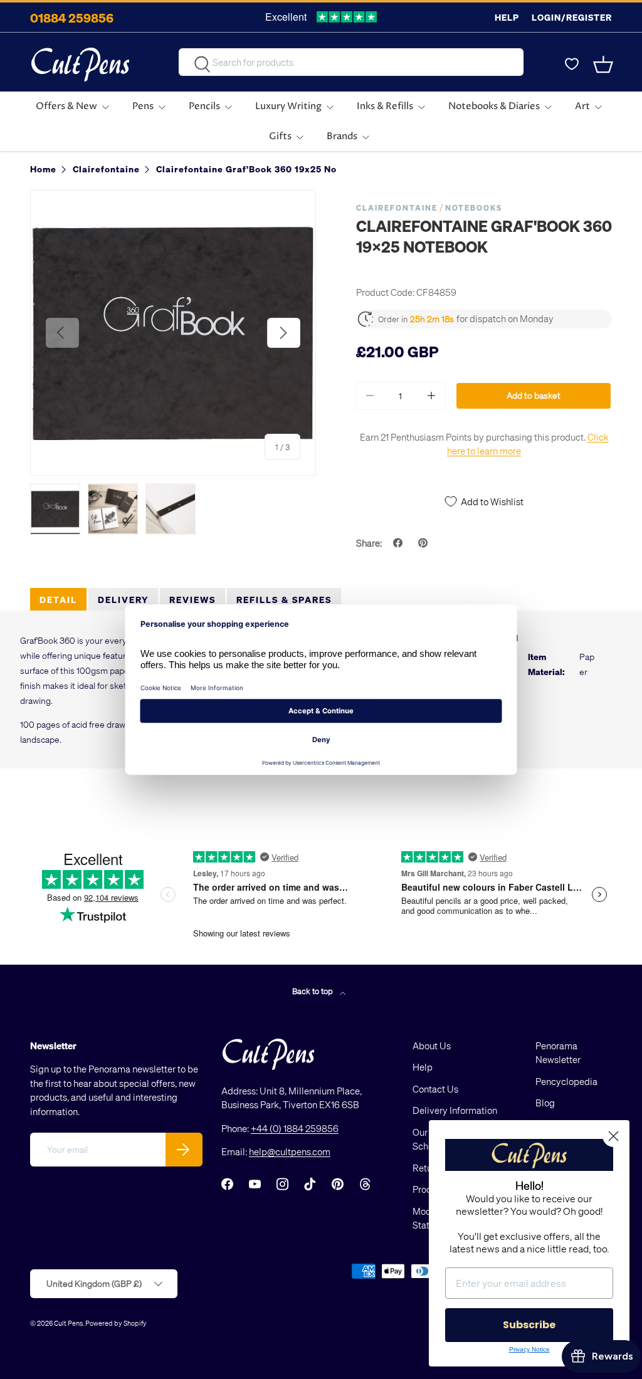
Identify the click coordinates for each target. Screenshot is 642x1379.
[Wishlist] (572, 64)
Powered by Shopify (116, 1323)
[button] (604, 64)
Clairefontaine (397, 207)
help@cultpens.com (289, 1151)
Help (507, 17)
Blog (545, 1102)
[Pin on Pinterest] (424, 542)
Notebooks (473, 207)
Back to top (313, 990)
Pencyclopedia (566, 1081)
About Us (432, 1045)
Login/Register (572, 17)
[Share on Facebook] (399, 542)
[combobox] (351, 62)
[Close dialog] (613, 1136)
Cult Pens (68, 1323)
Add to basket (533, 395)
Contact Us (435, 1089)
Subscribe (529, 1325)
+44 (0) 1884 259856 (295, 1128)
